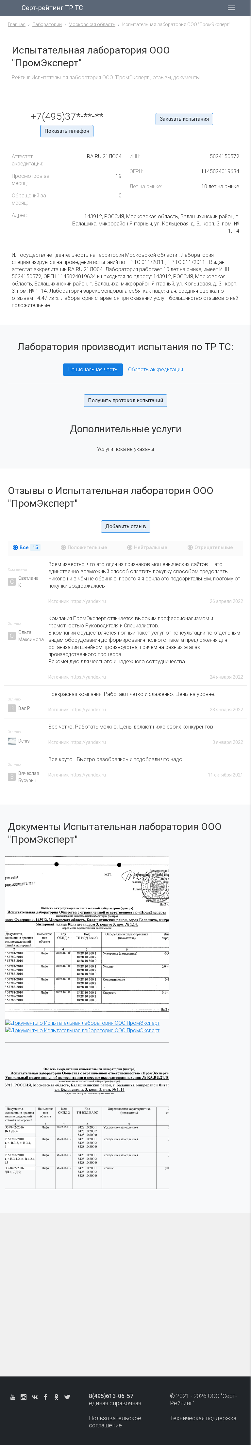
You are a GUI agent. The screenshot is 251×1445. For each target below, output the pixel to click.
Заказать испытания (184, 119)
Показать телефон (66, 131)
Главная (16, 24)
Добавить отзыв (125, 526)
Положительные (87, 547)
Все (29, 547)
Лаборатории (47, 24)
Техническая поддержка (203, 1418)
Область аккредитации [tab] (155, 369)
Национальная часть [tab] (93, 369)
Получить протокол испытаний (125, 400)
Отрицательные (213, 547)
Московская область (92, 24)
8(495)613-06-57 (111, 1395)
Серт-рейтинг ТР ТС (52, 8)
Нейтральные (150, 547)
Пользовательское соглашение (115, 1422)
